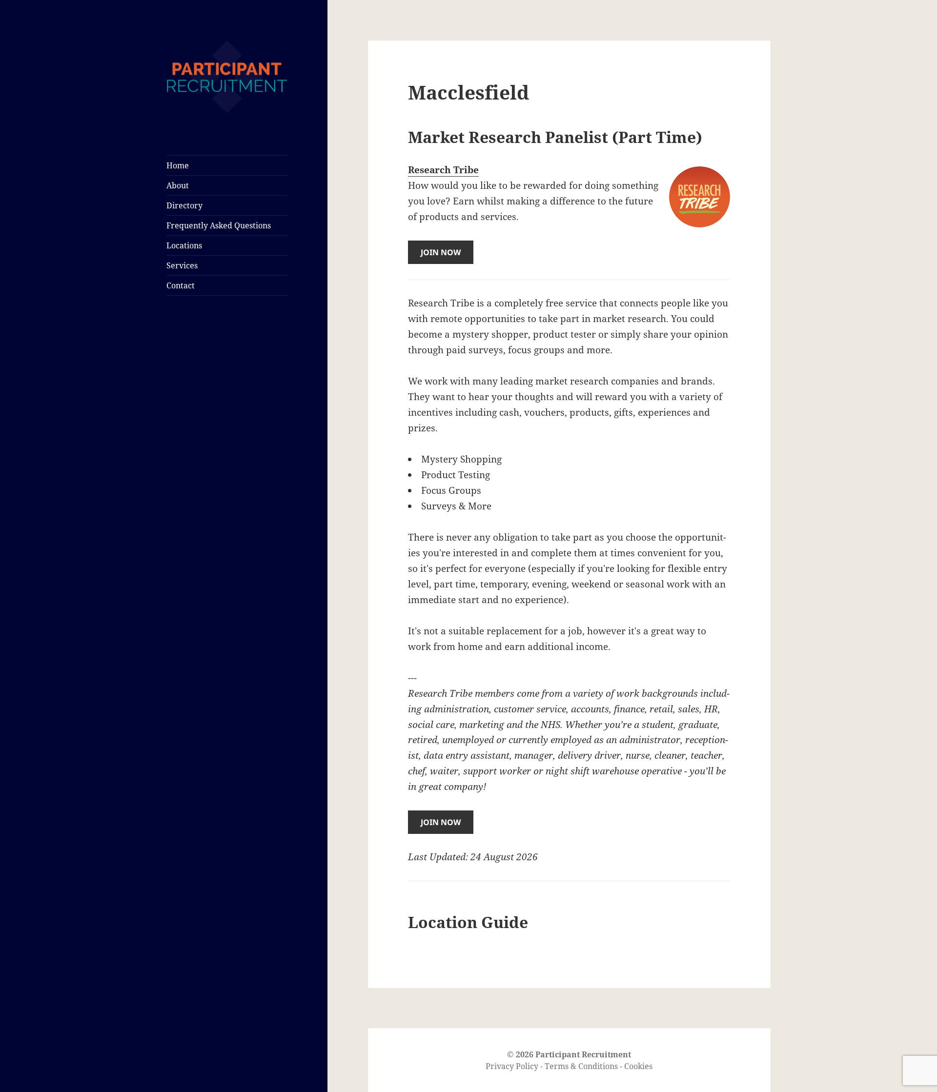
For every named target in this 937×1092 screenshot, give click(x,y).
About (177, 185)
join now (441, 252)
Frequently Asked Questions (218, 225)
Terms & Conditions (581, 1066)
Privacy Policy (512, 1066)
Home (177, 165)
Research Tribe (443, 169)
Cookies (638, 1066)
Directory (184, 205)
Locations (184, 245)
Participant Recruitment (583, 1054)
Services (182, 265)
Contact (180, 285)
